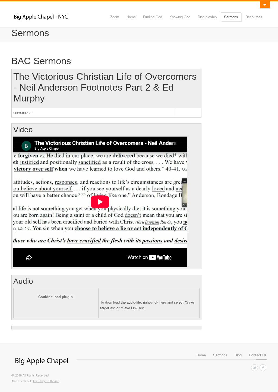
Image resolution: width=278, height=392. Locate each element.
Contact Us (258, 354)
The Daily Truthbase (46, 381)
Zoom (114, 16)
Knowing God (179, 16)
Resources (253, 16)
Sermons (231, 16)
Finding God (152, 16)
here (162, 302)
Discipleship (207, 16)
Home (131, 16)
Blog (238, 354)
